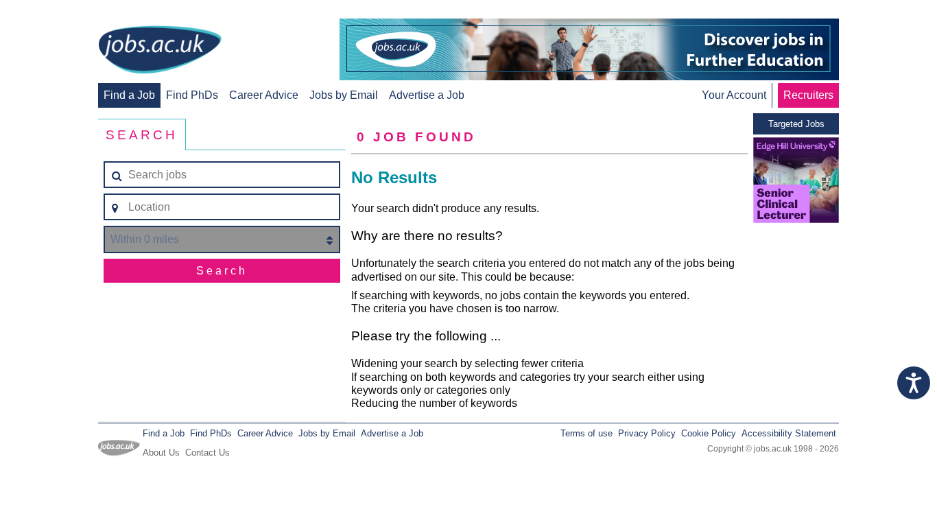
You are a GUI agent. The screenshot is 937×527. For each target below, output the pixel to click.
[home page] (160, 51)
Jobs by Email (343, 95)
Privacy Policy (647, 433)
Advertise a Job (426, 95)
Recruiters (808, 95)
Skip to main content (54, 12)
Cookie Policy (708, 433)
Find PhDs (192, 95)
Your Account (734, 95)
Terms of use (586, 433)
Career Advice (263, 95)
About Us (161, 452)
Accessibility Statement (789, 433)
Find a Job (129, 95)
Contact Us (207, 452)
